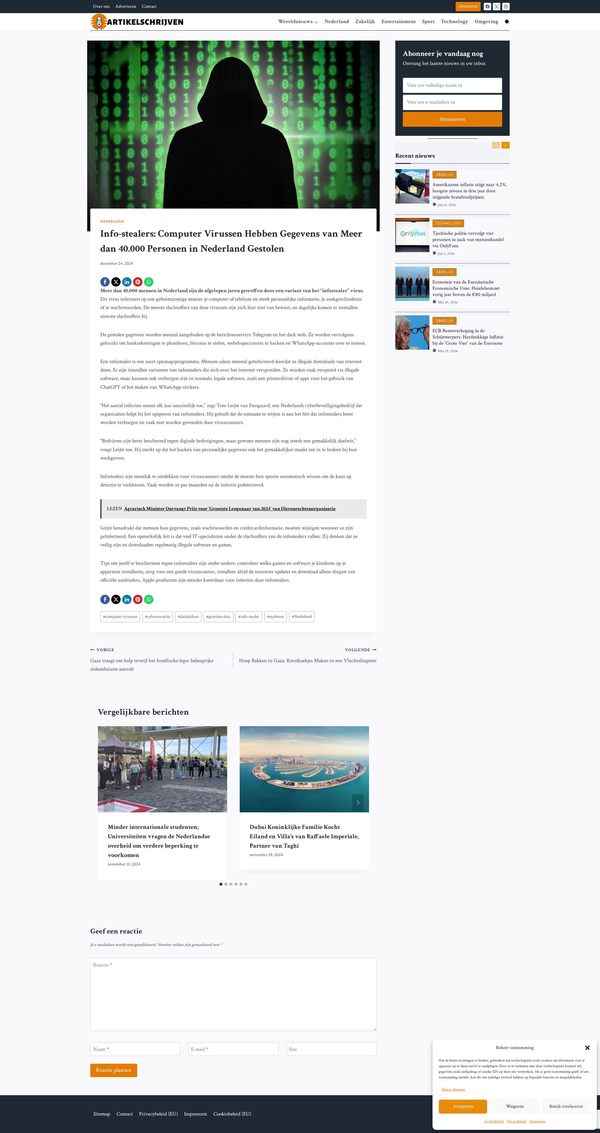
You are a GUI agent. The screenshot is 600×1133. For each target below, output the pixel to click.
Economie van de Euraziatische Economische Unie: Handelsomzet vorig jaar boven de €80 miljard (466, 288)
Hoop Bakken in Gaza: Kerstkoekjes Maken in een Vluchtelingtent (308, 655)
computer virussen (120, 616)
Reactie (102, 964)
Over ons (101, 6)
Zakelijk (365, 21)
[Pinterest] (137, 282)
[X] (496, 6)
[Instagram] (506, 6)
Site (293, 1049)
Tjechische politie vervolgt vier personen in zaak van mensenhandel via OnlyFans (468, 239)
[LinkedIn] (127, 282)
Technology (454, 21)
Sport (428, 21)
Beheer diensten (453, 1089)
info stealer (248, 616)
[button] (587, 1048)
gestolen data (218, 616)
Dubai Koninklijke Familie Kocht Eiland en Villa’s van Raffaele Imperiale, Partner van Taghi (304, 836)
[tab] (220, 884)
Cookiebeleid (494, 1121)
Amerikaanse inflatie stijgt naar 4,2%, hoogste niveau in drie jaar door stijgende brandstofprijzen (469, 190)
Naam (101, 1049)
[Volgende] (357, 802)
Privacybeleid (516, 1121)
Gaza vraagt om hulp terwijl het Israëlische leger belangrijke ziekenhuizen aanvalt (151, 660)
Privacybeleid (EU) (158, 1114)
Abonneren (468, 6)
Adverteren (125, 6)
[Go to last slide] (109, 802)
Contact (149, 6)
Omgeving (486, 21)
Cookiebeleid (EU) (232, 1114)
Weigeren (515, 1106)
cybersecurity (157, 616)
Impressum (537, 1121)
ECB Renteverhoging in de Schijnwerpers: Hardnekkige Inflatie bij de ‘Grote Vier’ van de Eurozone (467, 337)
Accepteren (463, 1106)
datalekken (188, 616)
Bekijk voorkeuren (566, 1106)
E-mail (199, 1049)
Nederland (336, 21)
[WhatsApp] (148, 282)
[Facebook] (487, 6)
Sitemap (101, 1114)
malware (275, 616)
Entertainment (399, 21)
